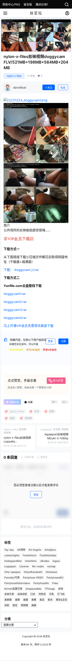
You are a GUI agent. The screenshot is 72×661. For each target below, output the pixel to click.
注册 (63, 341)
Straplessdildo (33, 588)
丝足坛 (46, 636)
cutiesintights (11, 555)
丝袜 (60, 588)
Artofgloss (50, 549)
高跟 (33, 605)
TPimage (50, 588)
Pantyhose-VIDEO (33, 577)
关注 (49, 87)
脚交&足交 (61, 599)
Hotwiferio (31, 560)
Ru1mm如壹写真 (13, 588)
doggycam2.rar (15, 302)
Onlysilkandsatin (33, 571)
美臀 (33, 599)
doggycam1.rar (15, 294)
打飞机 (61, 594)
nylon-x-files (14, 75)
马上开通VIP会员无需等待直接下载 (28, 326)
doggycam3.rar (15, 310)
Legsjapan (10, 566)
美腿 (25, 599)
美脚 (17, 599)
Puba (55, 583)
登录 (50, 341)
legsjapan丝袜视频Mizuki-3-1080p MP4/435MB (56, 438)
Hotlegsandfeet (13, 560)
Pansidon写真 (12, 577)
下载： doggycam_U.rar (21, 270)
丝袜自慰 (22, 594)
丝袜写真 (9, 594)
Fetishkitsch (29, 555)
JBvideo (44, 560)
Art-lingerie (35, 549)
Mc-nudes (38, 566)
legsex (56, 560)
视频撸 (24, 605)
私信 (63, 87)
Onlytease (51, 571)
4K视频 (21, 549)
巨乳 (51, 594)
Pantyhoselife (41, 583)
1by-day (9, 549)
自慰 (6, 605)
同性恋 (42, 594)
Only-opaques (12, 571)
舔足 (15, 605)
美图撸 (8, 599)
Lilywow (24, 566)
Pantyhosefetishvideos (17, 583)
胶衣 (50, 599)
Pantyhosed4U (55, 577)
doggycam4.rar (15, 318)
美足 (42, 599)
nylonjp (51, 566)
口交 (32, 594)
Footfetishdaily (48, 555)
